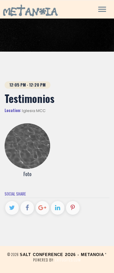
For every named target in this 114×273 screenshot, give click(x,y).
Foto (27, 174)
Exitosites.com (68, 260)
